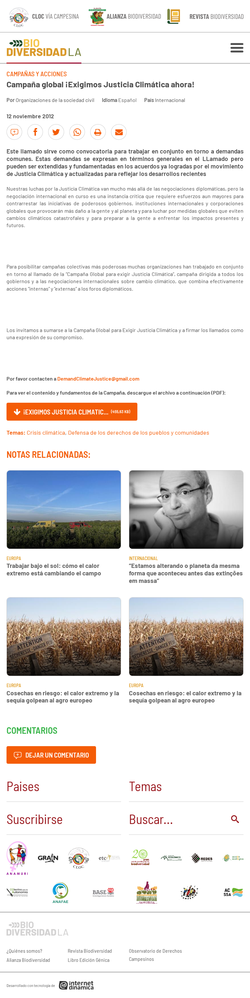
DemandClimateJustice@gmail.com (98, 378)
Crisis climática (46, 432)
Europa (14, 558)
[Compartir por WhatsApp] (77, 132)
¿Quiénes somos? (24, 950)
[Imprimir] (98, 132)
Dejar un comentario (56, 755)
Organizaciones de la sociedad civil (55, 100)
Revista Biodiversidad (90, 950)
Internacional (170, 100)
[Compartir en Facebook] (35, 132)
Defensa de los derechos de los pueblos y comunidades (138, 432)
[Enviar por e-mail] (119, 132)
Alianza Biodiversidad (28, 960)
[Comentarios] (14, 132)
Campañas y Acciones (37, 74)
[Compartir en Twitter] (56, 132)
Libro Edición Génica (88, 960)
